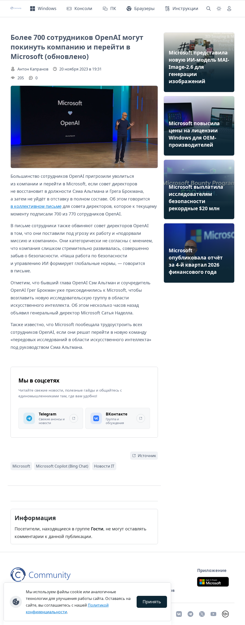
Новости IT (104, 466)
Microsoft (21, 466)
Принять (152, 601)
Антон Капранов (32, 69)
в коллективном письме (36, 206)
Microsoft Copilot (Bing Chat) (62, 466)
